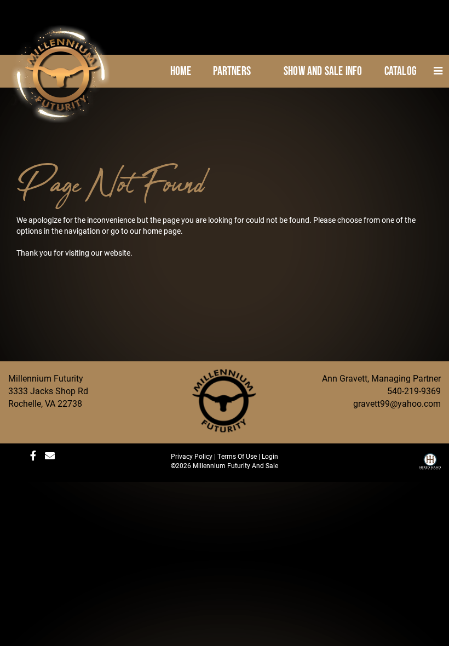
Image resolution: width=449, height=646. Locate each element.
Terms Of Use (237, 456)
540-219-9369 (414, 390)
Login (270, 456)
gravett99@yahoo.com (397, 403)
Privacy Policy (191, 456)
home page (162, 231)
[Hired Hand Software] (430, 465)
